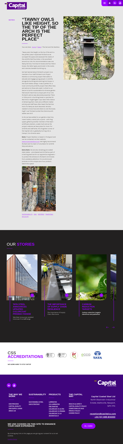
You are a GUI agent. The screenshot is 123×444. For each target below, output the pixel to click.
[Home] (50, 355)
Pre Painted (53, 406)
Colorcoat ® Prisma (57, 411)
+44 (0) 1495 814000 (105, 417)
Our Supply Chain (15, 408)
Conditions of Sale (76, 408)
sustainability (27, 214)
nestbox (41, 214)
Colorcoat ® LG (55, 413)
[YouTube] (120, 3)
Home (34, 47)
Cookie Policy (74, 413)
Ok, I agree (88, 426)
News (39, 47)
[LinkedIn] (115, 3)
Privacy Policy (74, 411)
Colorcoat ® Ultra (56, 409)
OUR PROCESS (14, 404)
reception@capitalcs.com (103, 414)
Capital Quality (15, 406)
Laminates (53, 402)
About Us (12, 411)
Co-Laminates (54, 404)
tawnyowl (49, 214)
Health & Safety (75, 404)
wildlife (25, 217)
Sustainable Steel (36, 402)
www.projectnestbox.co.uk (31, 141)
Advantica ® (54, 416)
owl (35, 214)
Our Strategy (34, 404)
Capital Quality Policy (78, 406)
